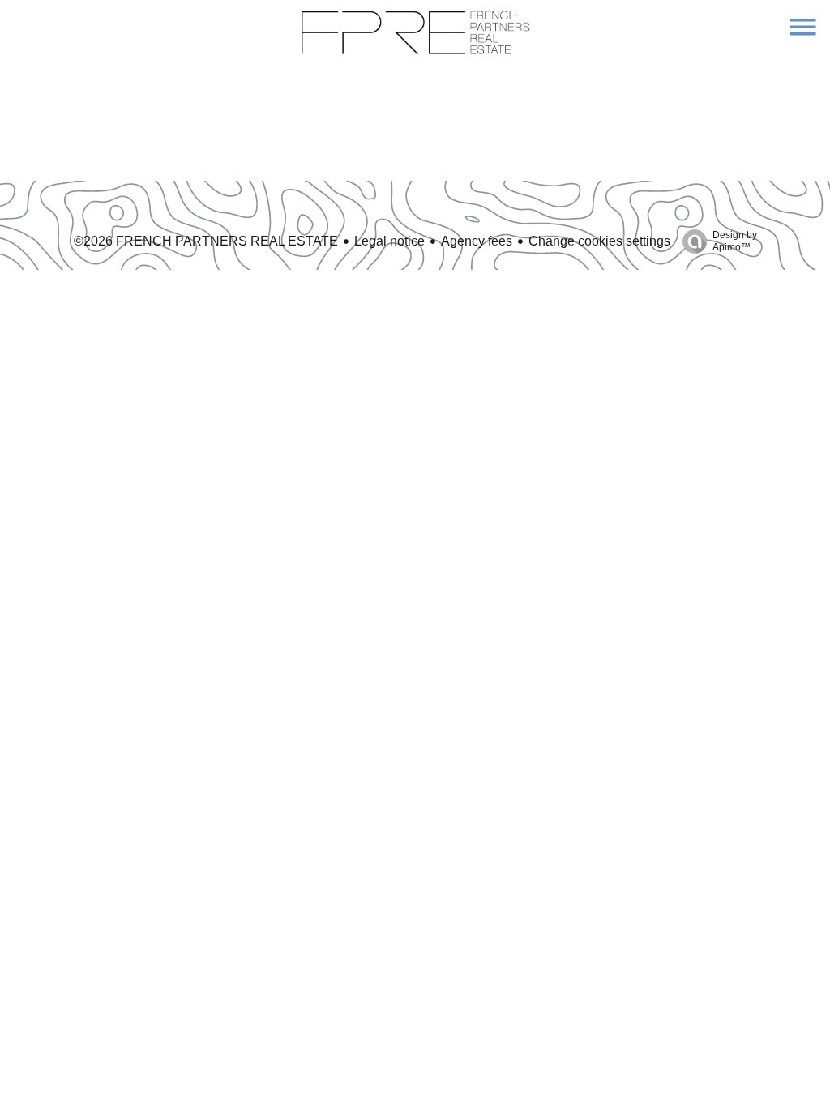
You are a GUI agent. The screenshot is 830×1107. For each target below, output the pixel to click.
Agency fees (476, 241)
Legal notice (389, 241)
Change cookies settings (599, 241)
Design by (734, 241)
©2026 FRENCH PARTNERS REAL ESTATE (206, 241)
